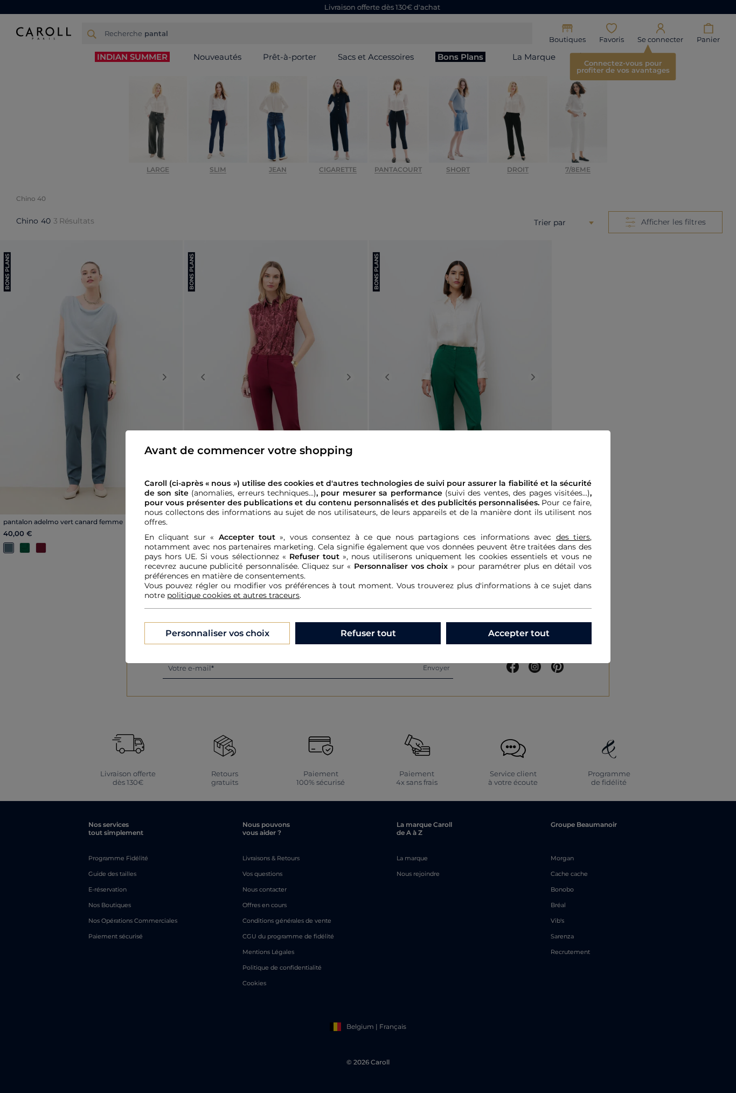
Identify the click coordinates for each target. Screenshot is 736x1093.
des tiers (573, 537)
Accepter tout (519, 633)
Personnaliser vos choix (217, 633)
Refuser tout (368, 633)
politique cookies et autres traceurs (233, 595)
